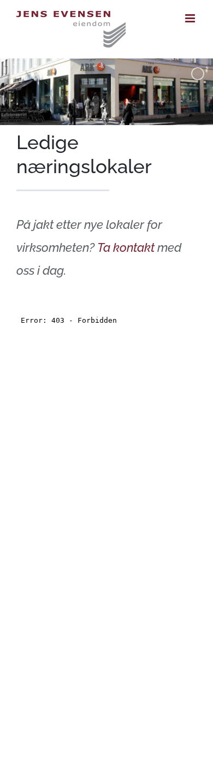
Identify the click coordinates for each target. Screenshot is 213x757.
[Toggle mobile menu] (191, 18)
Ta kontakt (126, 247)
